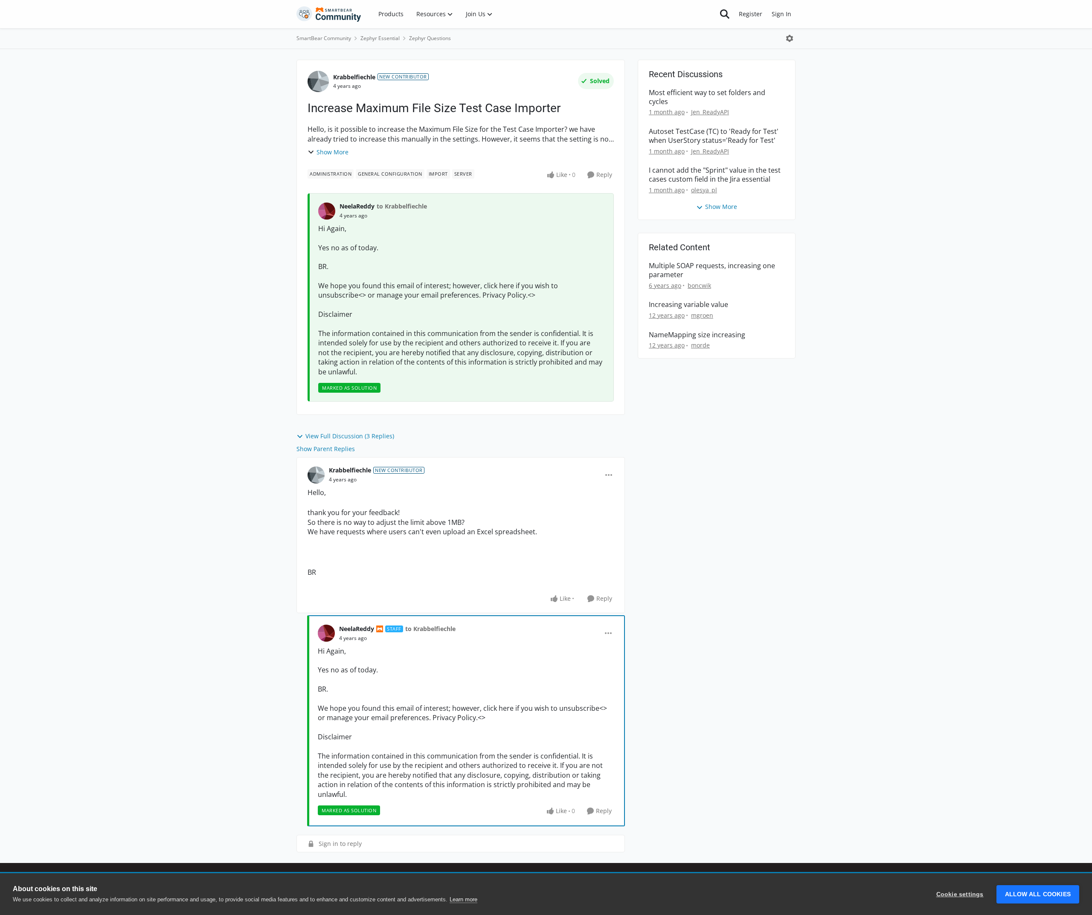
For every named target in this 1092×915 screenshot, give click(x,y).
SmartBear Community (323, 38)
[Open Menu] (790, 38)
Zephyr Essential (380, 38)
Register (750, 14)
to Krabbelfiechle (402, 206)
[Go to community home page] (328, 14)
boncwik (699, 285)
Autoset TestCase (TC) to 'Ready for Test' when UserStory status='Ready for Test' (713, 136)
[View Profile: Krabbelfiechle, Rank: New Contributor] (318, 81)
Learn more (463, 899)
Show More (333, 152)
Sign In (781, 14)
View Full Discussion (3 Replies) (349, 436)
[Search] (725, 14)
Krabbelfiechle (354, 77)
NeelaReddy (357, 206)
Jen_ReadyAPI (710, 112)
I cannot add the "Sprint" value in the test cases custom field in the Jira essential (715, 175)
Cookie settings (960, 894)
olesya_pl (704, 190)
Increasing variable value (688, 304)
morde (700, 345)
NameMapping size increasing (697, 334)
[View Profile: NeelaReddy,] (326, 211)
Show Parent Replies (325, 449)
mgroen (702, 315)
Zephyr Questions (430, 38)
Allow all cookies (1038, 894)
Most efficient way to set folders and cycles (707, 97)
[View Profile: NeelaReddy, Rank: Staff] (326, 633)
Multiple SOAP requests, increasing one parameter (712, 270)
